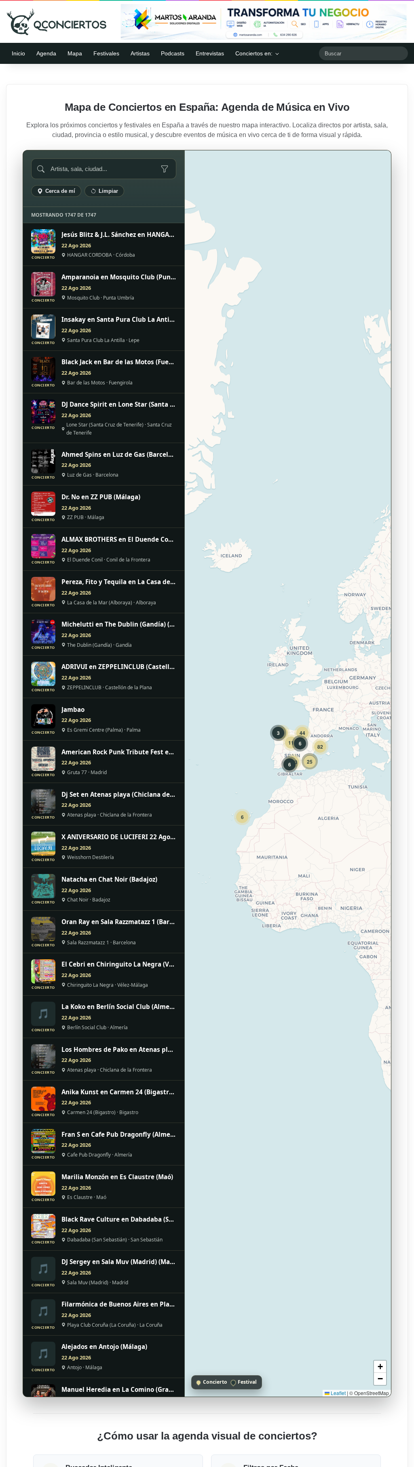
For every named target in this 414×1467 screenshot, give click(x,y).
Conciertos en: (253, 53)
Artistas (140, 53)
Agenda (46, 53)
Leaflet (338, 1392)
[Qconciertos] (56, 21)
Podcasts (172, 53)
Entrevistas (210, 53)
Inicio (18, 53)
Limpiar (108, 191)
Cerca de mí (60, 191)
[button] (242, 817)
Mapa (75, 53)
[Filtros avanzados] (164, 169)
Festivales (106, 53)
